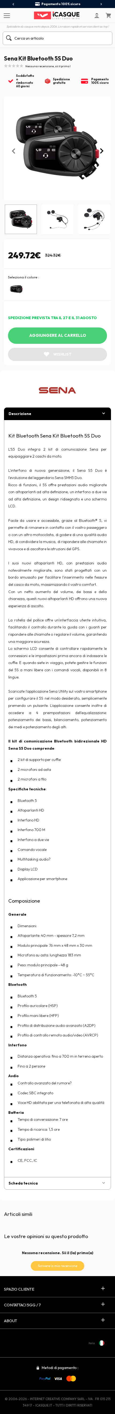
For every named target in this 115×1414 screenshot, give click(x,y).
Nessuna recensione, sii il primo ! (48, 66)
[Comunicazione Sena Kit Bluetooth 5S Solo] (16, 289)
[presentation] (13, 4)
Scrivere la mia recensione (57, 1266)
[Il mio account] (96, 15)
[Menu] (6, 15)
